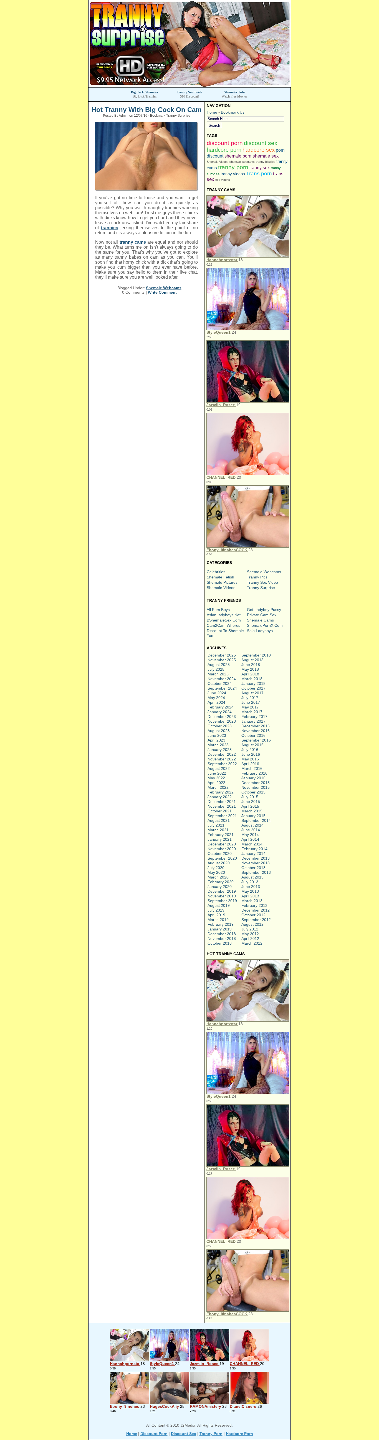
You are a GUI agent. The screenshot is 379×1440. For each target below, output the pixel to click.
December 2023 (222, 716)
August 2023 (219, 730)
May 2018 (250, 669)
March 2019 (218, 919)
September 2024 (222, 688)
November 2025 (222, 660)
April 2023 (216, 740)
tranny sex (259, 167)
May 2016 (250, 759)
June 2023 (217, 735)
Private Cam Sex (261, 615)
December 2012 (255, 910)
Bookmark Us (232, 112)
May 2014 (250, 834)
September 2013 (256, 872)
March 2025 (218, 674)
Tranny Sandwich (189, 92)
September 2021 (222, 815)
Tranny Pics (257, 577)
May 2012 (250, 934)
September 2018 (256, 655)
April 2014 (250, 839)
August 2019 (219, 905)
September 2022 (222, 764)
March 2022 (218, 787)
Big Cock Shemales (144, 92)
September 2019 (222, 901)
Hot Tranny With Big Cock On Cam (146, 109)
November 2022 (222, 759)
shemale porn (237, 155)
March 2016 (251, 768)
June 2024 (217, 693)
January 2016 (253, 778)
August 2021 (219, 820)
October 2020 (220, 853)
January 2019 (220, 929)
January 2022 (220, 797)
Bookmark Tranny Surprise (170, 116)
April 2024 (216, 702)
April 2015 (250, 806)
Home (212, 112)
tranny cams (133, 242)
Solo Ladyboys (260, 630)
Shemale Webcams (163, 288)
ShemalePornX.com (265, 625)
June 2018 (250, 664)
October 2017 (253, 688)
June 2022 (217, 773)
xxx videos (222, 179)
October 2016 (253, 735)
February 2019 (221, 924)
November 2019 (222, 896)
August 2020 (219, 863)
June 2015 (250, 801)
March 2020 (218, 877)
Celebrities (216, 572)
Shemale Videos (217, 161)
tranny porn (233, 167)
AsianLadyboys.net (224, 615)
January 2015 (253, 815)
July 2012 (249, 929)
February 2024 (221, 707)
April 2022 (216, 782)
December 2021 (222, 801)
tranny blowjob (265, 161)
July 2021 (216, 825)
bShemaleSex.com (224, 620)
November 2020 (222, 849)
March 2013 (251, 901)
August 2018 (252, 660)
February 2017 (254, 716)
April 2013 (250, 896)
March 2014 (251, 844)
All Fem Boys (218, 609)
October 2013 (253, 867)
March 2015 (251, 811)
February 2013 (254, 905)
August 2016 (252, 745)
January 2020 (220, 886)
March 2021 (218, 830)
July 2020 (216, 867)
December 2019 (222, 891)
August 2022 (219, 768)
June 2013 (250, 886)
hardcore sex (258, 150)
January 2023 (220, 749)
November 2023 (222, 721)
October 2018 (220, 943)
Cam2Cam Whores (223, 625)
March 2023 (218, 745)
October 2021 (220, 811)
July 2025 (216, 669)
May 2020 (216, 872)
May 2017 (250, 707)
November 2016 (255, 730)
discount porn (225, 143)
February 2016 (254, 773)
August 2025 (219, 664)
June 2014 (250, 830)
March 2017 (251, 712)
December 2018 (222, 934)
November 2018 (222, 938)
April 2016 (250, 764)
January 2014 (253, 853)
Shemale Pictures (222, 582)
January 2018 (253, 683)
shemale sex (265, 156)
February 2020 (221, 882)
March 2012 (251, 943)
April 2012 (250, 938)
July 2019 (216, 910)
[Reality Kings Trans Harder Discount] (190, 85)
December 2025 (222, 655)
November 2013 (255, 863)
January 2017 (253, 721)
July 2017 (249, 697)
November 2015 (255, 787)
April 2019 (216, 915)
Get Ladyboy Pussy (264, 609)
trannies (109, 227)
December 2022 (222, 754)
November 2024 (222, 679)
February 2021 (221, 834)
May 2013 (250, 891)
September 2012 (256, 919)
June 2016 (250, 754)
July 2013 (249, 882)
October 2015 (253, 792)
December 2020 (222, 844)
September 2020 (222, 858)
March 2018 (251, 679)
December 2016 (255, 726)
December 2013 (255, 858)
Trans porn (259, 173)
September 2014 (256, 820)
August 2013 (252, 877)
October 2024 (220, 683)
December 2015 (255, 782)
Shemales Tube (234, 92)
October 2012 (253, 915)
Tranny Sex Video (262, 582)
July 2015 (249, 797)
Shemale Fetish (220, 577)
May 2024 (216, 697)
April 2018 (250, 674)
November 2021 (222, 806)
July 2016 (249, 749)
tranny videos (233, 173)
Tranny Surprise (261, 587)
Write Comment (162, 292)
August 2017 (252, 693)
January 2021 (220, 839)
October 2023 (220, 726)
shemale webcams (242, 161)
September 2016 (256, 740)
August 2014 (252, 825)
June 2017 (250, 702)
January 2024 (220, 712)
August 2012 (252, 924)
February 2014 (254, 849)
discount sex (260, 143)
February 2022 (221, 792)
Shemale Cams (260, 620)
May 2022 (216, 778)
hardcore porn (224, 150)
